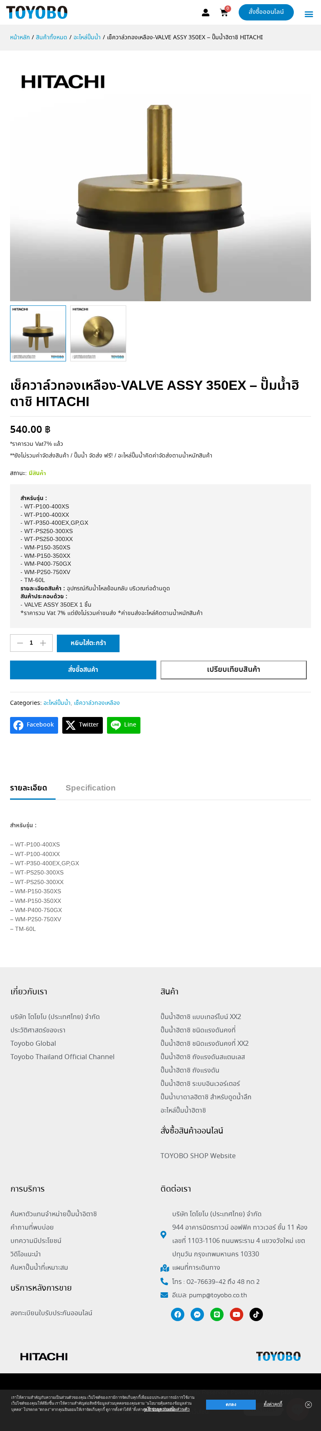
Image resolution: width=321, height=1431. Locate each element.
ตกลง (231, 1404)
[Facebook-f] (177, 1314)
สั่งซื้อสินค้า (83, 670)
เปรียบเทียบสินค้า (233, 669)
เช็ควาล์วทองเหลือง (97, 703)
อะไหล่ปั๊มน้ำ (57, 703)
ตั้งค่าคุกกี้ (273, 1404)
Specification (91, 789)
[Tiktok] (256, 1314)
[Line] (217, 1314)
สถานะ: (18, 473)
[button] (309, 13)
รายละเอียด (28, 789)
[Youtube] (236, 1314)
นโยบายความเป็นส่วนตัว (167, 1409)
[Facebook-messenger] (197, 1314)
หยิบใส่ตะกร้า (88, 643)
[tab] (33, 792)
